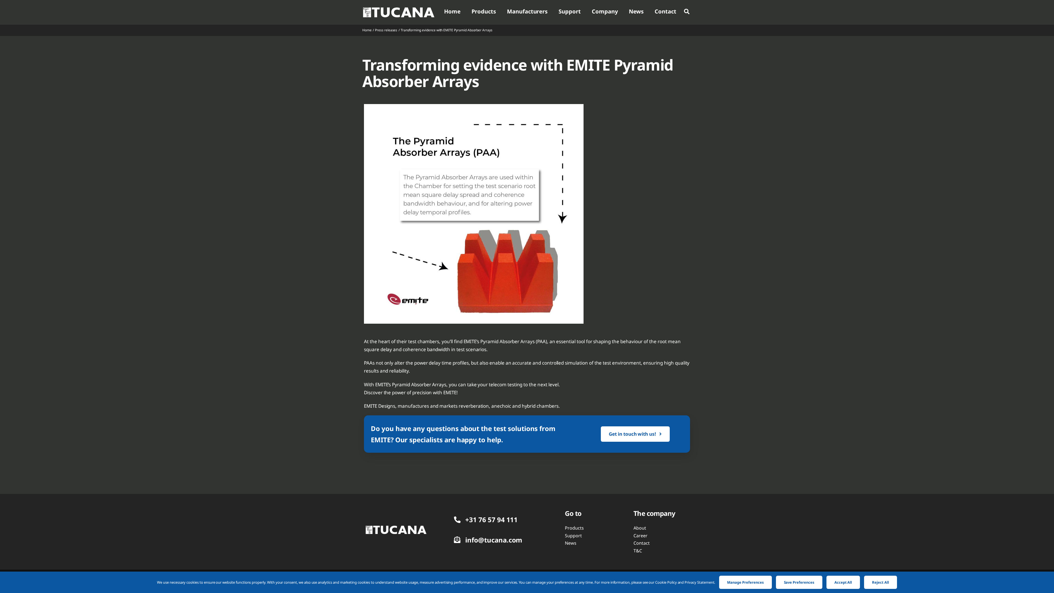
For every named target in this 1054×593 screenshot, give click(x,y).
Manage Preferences (745, 582)
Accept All (843, 582)
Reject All (880, 582)
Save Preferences (799, 582)
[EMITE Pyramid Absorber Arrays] (396, 527)
